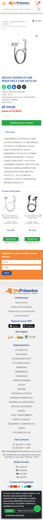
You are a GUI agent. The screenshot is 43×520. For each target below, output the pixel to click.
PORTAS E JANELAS (21, 419)
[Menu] (4, 3)
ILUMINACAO (21, 376)
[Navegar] (3, 216)
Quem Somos (21, 303)
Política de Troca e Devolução (21, 311)
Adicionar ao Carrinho (22, 123)
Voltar (37, 21)
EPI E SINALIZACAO (21, 363)
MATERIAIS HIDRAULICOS (21, 398)
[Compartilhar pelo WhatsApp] (4, 87)
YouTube (23, 474)
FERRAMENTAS (21, 372)
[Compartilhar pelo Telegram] (9, 87)
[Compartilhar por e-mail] (19, 87)
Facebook (22, 470)
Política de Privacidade (21, 307)
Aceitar (9, 511)
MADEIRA (21, 389)
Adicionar (12, 239)
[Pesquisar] (38, 9)
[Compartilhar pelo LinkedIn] (14, 87)
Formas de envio (21, 316)
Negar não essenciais (26, 511)
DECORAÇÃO (21, 354)
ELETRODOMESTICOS (21, 359)
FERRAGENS (21, 367)
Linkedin (22, 477)
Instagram (22, 467)
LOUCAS (21, 385)
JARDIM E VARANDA (21, 380)
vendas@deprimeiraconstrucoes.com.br (22, 451)
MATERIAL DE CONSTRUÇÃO (21, 402)
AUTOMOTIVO (21, 350)
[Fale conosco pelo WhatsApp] (37, 508)
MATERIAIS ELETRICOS (21, 393)
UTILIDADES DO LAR (21, 432)
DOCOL (9, 102)
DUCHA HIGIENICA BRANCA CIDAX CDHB (10, 217)
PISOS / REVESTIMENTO (21, 415)
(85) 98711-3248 (22, 448)
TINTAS (21, 428)
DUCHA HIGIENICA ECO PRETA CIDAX (32, 217)
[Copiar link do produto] (24, 87)
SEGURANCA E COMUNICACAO (21, 424)
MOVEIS (21, 411)
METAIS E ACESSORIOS (21, 406)
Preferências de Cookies (15, 515)
